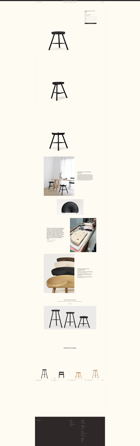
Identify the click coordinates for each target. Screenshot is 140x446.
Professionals (71, 2)
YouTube (82, 441)
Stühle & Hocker (72, 422)
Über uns (68, 2)
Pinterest (82, 440)
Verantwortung (83, 421)
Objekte (71, 425)
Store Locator (74, 2)
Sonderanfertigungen (83, 426)
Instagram (82, 439)
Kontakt (82, 431)
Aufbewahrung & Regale (73, 424)
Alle (70, 420)
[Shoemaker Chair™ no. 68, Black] (44, 371)
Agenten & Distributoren (84, 433)
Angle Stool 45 (55, 380)
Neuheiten (71, 421)
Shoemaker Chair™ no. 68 (39, 380)
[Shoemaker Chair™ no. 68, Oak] (95, 371)
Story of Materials (83, 423)
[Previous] (36, 372)
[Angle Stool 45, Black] (61, 371)
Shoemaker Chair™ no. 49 (73, 380)
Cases (82, 427)
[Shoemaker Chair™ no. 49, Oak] (78, 371)
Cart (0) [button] (103, 2)
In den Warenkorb (90, 23)
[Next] (103, 372)
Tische (71, 423)
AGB (81, 434)
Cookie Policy (82, 435)
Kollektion (65, 2)
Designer (82, 422)
